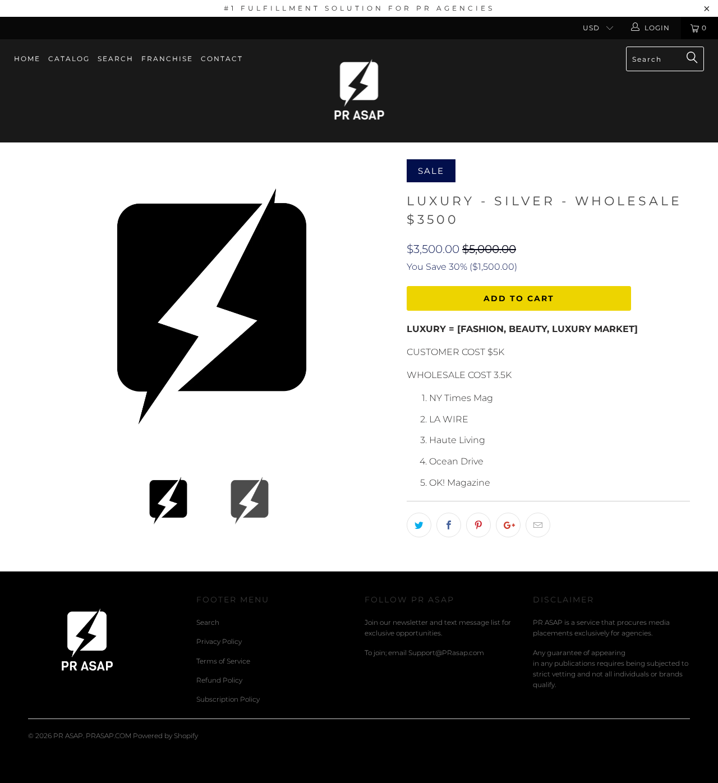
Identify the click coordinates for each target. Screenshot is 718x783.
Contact (222, 58)
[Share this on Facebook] (448, 525)
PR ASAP (68, 735)
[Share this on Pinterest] (478, 525)
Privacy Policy (219, 641)
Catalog (69, 58)
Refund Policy (219, 680)
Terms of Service (223, 661)
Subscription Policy (228, 699)
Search (116, 58)
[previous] (47, 306)
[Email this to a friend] (538, 525)
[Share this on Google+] (508, 525)
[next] (376, 306)
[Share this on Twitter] (419, 525)
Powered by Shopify (165, 735)
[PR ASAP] (359, 90)
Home (27, 58)
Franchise (167, 58)
